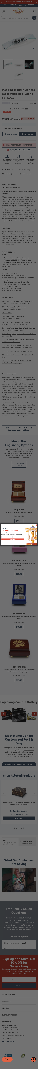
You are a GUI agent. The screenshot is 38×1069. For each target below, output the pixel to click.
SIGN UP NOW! (13, 539)
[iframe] (7, 1059)
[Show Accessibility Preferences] (33, 1059)
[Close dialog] (36, 525)
